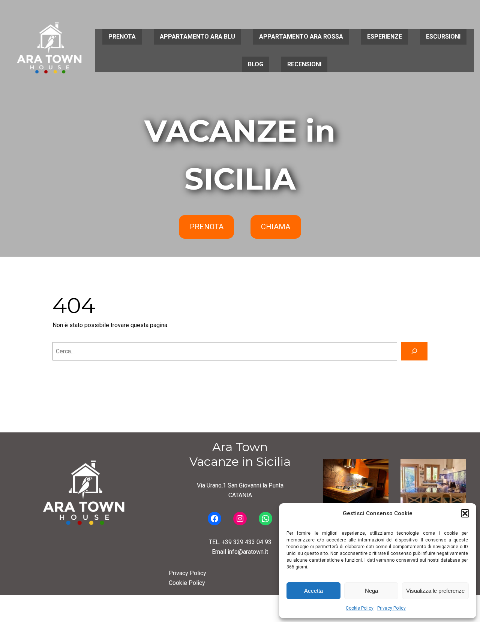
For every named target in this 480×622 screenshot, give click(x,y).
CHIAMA (275, 226)
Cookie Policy (360, 608)
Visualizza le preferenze (435, 591)
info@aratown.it (248, 551)
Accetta (313, 591)
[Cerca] (414, 351)
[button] (465, 513)
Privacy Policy (391, 608)
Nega (371, 591)
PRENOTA (207, 226)
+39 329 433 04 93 (247, 542)
